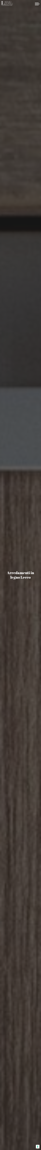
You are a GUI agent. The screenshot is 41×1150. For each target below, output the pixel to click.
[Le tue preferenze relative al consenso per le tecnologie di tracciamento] (37, 1146)
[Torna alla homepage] (7, 3)
